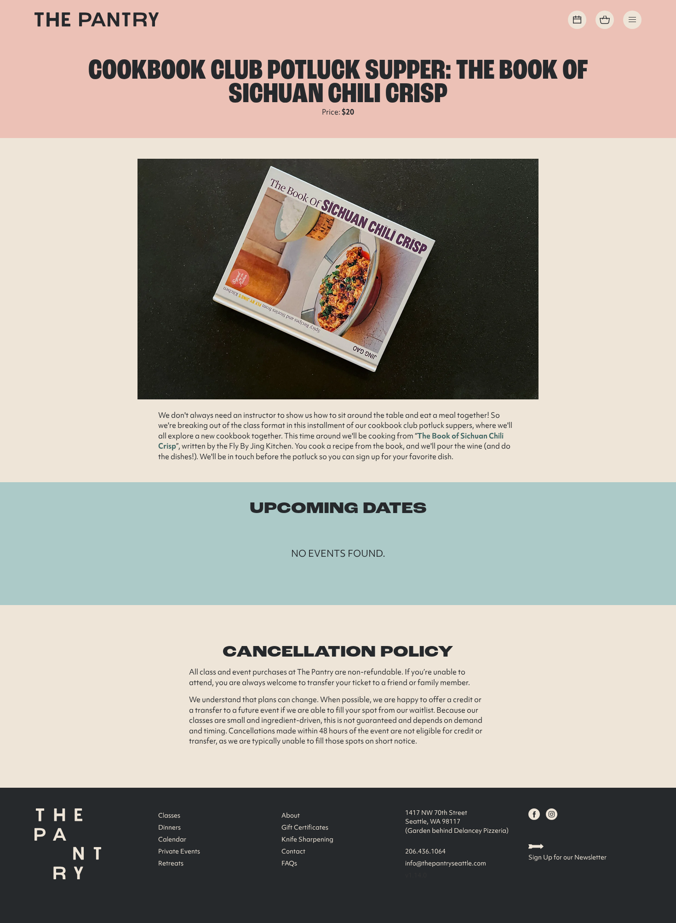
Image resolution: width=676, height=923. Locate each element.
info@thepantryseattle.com (445, 863)
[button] (632, 20)
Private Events (179, 851)
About (290, 815)
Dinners (169, 827)
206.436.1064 (425, 851)
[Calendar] (577, 20)
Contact (293, 851)
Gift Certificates (304, 827)
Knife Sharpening (307, 839)
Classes (169, 815)
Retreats (170, 863)
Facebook (534, 814)
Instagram (551, 814)
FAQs (289, 863)
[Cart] (605, 20)
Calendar (172, 839)
